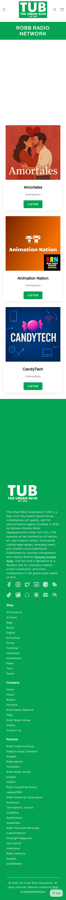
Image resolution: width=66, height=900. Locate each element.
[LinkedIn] (54, 585)
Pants (10, 663)
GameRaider (14, 863)
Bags (9, 622)
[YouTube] (36, 585)
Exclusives (13, 637)
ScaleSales (13, 822)
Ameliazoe (13, 848)
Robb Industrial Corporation (24, 797)
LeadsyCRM (14, 792)
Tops (9, 668)
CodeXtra (12, 812)
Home (10, 689)
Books (10, 627)
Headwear (13, 653)
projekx (11, 776)
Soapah (11, 756)
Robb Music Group (18, 720)
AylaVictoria (14, 817)
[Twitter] (27, 585)
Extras (10, 642)
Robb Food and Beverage (22, 827)
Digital (10, 632)
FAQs (9, 715)
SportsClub (13, 843)
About (10, 694)
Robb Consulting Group (21, 787)
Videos (10, 725)
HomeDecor (14, 658)
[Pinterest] (45, 585)
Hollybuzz (12, 802)
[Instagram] (18, 585)
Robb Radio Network (19, 709)
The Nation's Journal (19, 807)
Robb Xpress (14, 761)
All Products (14, 612)
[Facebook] (9, 585)
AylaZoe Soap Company (22, 751)
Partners (11, 704)
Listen (33, 204)
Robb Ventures (15, 853)
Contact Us (13, 730)
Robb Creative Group (20, 746)
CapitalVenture (16, 833)
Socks (10, 673)
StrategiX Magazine (19, 838)
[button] (4, 9)
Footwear (12, 648)
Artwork (11, 617)
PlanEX (10, 782)
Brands (10, 699)
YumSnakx (13, 766)
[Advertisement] (33, 77)
